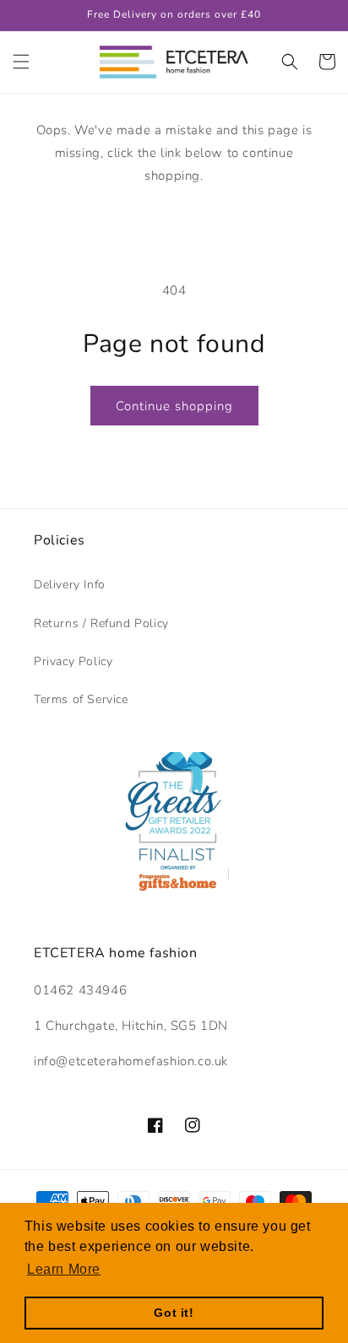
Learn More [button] (64, 1269)
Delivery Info (70, 585)
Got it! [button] (173, 1312)
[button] (21, 61)
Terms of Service (81, 699)
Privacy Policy (73, 661)
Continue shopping (174, 406)
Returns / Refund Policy (101, 623)
